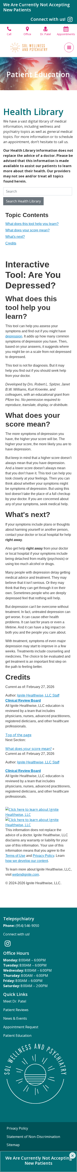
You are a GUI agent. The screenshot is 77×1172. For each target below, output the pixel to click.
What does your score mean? (27, 230)
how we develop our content (26, 861)
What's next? (15, 236)
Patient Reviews (15, 1009)
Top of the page (18, 735)
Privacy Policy (43, 855)
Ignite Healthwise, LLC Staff (38, 762)
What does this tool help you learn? (32, 224)
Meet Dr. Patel (14, 1001)
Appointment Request (20, 1027)
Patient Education (17, 1035)
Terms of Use (15, 855)
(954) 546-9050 (27, 925)
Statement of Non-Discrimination (33, 1136)
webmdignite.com (25, 874)
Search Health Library (23, 201)
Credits (10, 243)
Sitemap (13, 1144)
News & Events (15, 1018)
